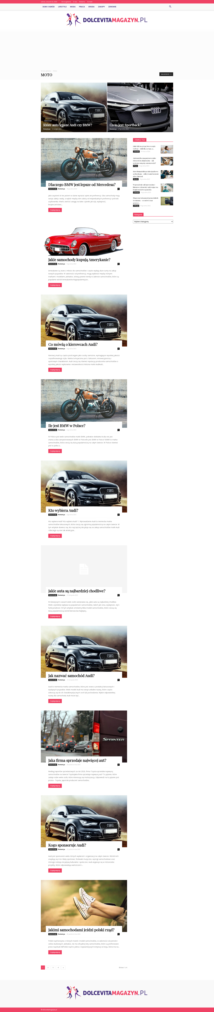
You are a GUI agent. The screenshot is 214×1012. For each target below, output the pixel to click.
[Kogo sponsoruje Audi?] (84, 821)
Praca (82, 6)
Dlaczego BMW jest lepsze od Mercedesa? (82, 184)
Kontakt (89, 2)
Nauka (136, 179)
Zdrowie (112, 6)
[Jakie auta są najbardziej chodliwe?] (84, 569)
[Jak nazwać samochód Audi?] (84, 652)
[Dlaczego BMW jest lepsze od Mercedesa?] (84, 162)
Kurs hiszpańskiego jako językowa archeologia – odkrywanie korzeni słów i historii (145, 173)
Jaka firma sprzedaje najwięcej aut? (77, 760)
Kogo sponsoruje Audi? (67, 845)
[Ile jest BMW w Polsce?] (84, 403)
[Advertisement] (107, 48)
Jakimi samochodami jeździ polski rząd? (81, 929)
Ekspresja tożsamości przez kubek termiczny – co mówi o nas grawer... (145, 200)
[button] (170, 7)
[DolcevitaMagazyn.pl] (107, 20)
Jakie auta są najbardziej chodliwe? (76, 590)
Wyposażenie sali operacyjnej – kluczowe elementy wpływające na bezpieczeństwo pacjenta (145, 187)
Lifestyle (62, 6)
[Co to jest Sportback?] (140, 111)
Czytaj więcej (55, 210)
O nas (75, 2)
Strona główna (66, 2)
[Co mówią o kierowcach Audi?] (84, 321)
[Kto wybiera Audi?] (84, 487)
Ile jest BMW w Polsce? (66, 425)
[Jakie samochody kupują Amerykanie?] (84, 240)
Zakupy (101, 6)
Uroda (91, 6)
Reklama (82, 2)
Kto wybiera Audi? (63, 510)
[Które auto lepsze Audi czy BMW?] (74, 109)
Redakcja (46, 129)
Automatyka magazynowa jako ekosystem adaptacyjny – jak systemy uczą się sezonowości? (144, 160)
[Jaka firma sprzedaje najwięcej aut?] (84, 737)
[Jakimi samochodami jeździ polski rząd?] (84, 906)
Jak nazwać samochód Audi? (71, 675)
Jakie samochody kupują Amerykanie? (79, 259)
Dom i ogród (49, 6)
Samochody (48, 121)
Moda (73, 6)
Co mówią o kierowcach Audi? (73, 344)
